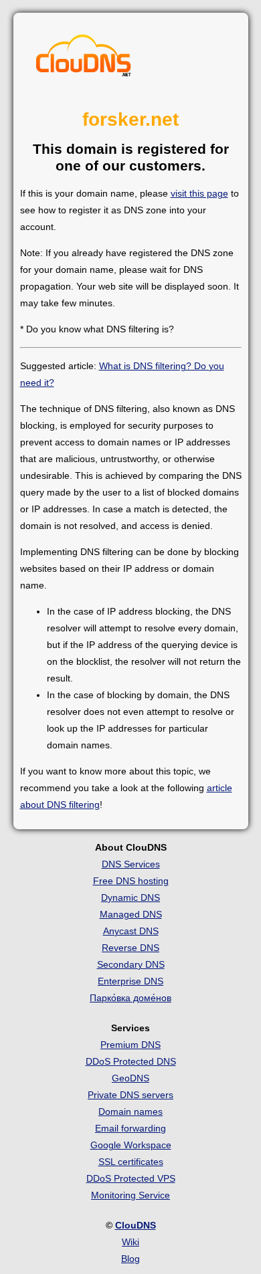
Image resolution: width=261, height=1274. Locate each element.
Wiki (130, 1242)
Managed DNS (131, 914)
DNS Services (131, 864)
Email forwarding (130, 1128)
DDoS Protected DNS (131, 1061)
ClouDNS (135, 1225)
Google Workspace (130, 1145)
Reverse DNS (130, 947)
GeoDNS (130, 1078)
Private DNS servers (130, 1094)
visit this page (199, 193)
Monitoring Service (130, 1195)
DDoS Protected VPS (130, 1178)
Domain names (130, 1111)
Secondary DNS (131, 964)
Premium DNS (130, 1044)
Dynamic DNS (130, 897)
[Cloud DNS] (83, 59)
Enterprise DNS (130, 981)
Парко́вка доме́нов (130, 997)
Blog (130, 1258)
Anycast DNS (131, 931)
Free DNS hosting (131, 880)
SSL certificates (130, 1161)
